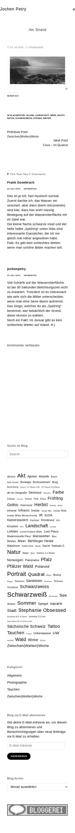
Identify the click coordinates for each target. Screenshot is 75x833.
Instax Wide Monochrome (22, 515)
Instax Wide (59, 510)
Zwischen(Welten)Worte (28, 646)
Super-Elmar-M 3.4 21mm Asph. (20, 621)
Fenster (20, 499)
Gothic (13, 505)
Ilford (60, 505)
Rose (48, 575)
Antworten (30, 189)
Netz (33, 553)
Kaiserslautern (17, 520)
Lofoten (12, 531)
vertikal (10, 640)
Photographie (36, 47)
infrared (11, 510)
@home (11, 476)
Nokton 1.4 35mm (46, 553)
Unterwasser (42, 633)
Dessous (35, 492)
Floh (36, 499)
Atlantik (44, 476)
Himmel (53, 505)
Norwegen (15, 560)
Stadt (12, 610)
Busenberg (12, 487)
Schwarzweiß (23, 118)
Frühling (55, 498)
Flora (43, 499)
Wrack (43, 640)
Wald (20, 639)
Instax (35, 510)
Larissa (53, 527)
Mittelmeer (13, 545)
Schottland (12, 587)
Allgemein (14, 675)
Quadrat (36, 574)
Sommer (26, 603)
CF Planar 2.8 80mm (50, 487)
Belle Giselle (13, 482)
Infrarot (23, 510)
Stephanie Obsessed (42, 610)
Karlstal (34, 520)
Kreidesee (48, 520)
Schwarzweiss (34, 586)
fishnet (28, 499)
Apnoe (32, 476)
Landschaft (42, 115)
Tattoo (54, 626)
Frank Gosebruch (21, 182)
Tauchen (15, 632)
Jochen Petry (13, 9)
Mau (54, 536)
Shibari (11, 604)
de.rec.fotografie (17, 492)
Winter (47, 118)
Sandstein (34, 581)
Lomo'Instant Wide (31, 531)
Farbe (58, 492)
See (63, 595)
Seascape (53, 596)
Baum (54, 476)
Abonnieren (19, 756)
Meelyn (11, 541)
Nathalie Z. (58, 545)
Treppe (29, 634)
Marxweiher (41, 536)
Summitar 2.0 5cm (37, 616)
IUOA (48, 515)
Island (30, 115)
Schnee (58, 581)
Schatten (48, 581)
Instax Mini (47, 511)
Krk (58, 520)
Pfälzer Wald (20, 566)
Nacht (61, 115)
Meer (53, 115)
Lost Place (51, 531)
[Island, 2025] (37, 70)
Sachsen (19, 581)
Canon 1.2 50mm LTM (30, 487)
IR (41, 515)
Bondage (25, 482)
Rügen (10, 581)
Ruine (57, 574)
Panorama (32, 560)
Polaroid (42, 566)
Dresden (47, 493)
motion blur (27, 546)
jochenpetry (16, 269)
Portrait (16, 574)
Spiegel (43, 603)
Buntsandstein (41, 482)
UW (56, 633)
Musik (38, 546)
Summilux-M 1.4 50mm (17, 617)
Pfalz (46, 559)
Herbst (41, 504)
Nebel (25, 553)
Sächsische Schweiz (26, 626)
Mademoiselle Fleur (19, 536)
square (56, 603)
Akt (21, 476)
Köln (22, 527)
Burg (55, 482)
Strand (37, 118)
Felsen (11, 498)
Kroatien (12, 526)
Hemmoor (26, 505)
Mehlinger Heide (41, 541)
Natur (10, 118)
